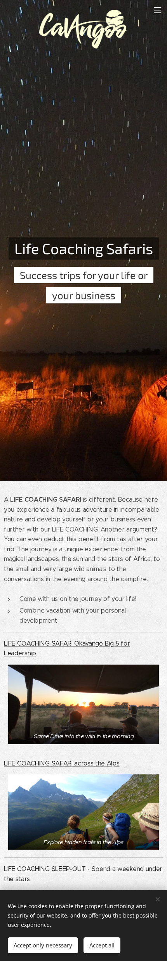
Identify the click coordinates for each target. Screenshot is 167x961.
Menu (157, 9)
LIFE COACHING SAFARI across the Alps (61, 763)
